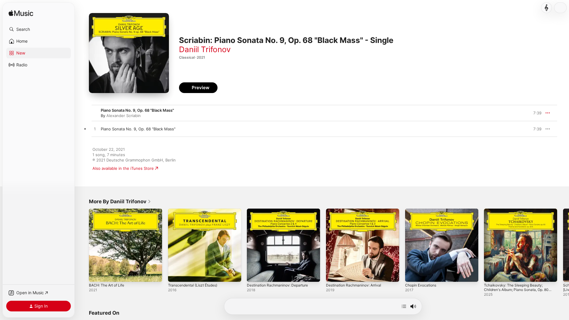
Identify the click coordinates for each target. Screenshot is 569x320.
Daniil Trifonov (205, 49)
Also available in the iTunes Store (123, 168)
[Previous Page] (83, 245)
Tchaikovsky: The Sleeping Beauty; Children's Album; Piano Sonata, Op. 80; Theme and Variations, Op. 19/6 (517, 216)
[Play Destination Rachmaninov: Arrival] (333, 274)
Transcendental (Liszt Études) (195, 211)
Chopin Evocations (422, 211)
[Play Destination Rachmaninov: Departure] (254, 274)
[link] (120, 201)
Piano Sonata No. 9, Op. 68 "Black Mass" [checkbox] (138, 129)
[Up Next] (403, 306)
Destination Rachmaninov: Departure (280, 211)
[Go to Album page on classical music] (546, 7)
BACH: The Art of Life (109, 211)
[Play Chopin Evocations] (412, 274)
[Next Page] (563, 245)
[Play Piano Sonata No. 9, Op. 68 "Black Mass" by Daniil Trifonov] (95, 129)
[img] (21, 13)
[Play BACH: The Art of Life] (96, 274)
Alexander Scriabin (123, 115)
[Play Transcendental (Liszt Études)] (175, 274)
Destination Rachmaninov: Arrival (356, 211)
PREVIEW (534, 129)
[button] (39, 29)
